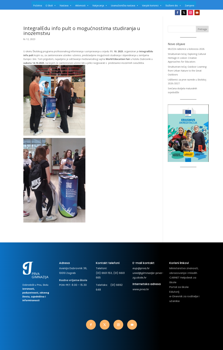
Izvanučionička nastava (123, 5)
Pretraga (202, 29)
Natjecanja (98, 5)
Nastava (64, 5)
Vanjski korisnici (150, 5)
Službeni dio (171, 5)
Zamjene (189, 5)
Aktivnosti (80, 5)
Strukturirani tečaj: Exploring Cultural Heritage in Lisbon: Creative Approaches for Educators (187, 57)
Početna (37, 5)
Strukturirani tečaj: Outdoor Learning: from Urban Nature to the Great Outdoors (187, 70)
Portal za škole (179, 287)
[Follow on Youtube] (197, 12)
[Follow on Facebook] (177, 12)
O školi (49, 5)
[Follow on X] (184, 12)
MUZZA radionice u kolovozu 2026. (186, 48)
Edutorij (174, 292)
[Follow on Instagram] (190, 12)
